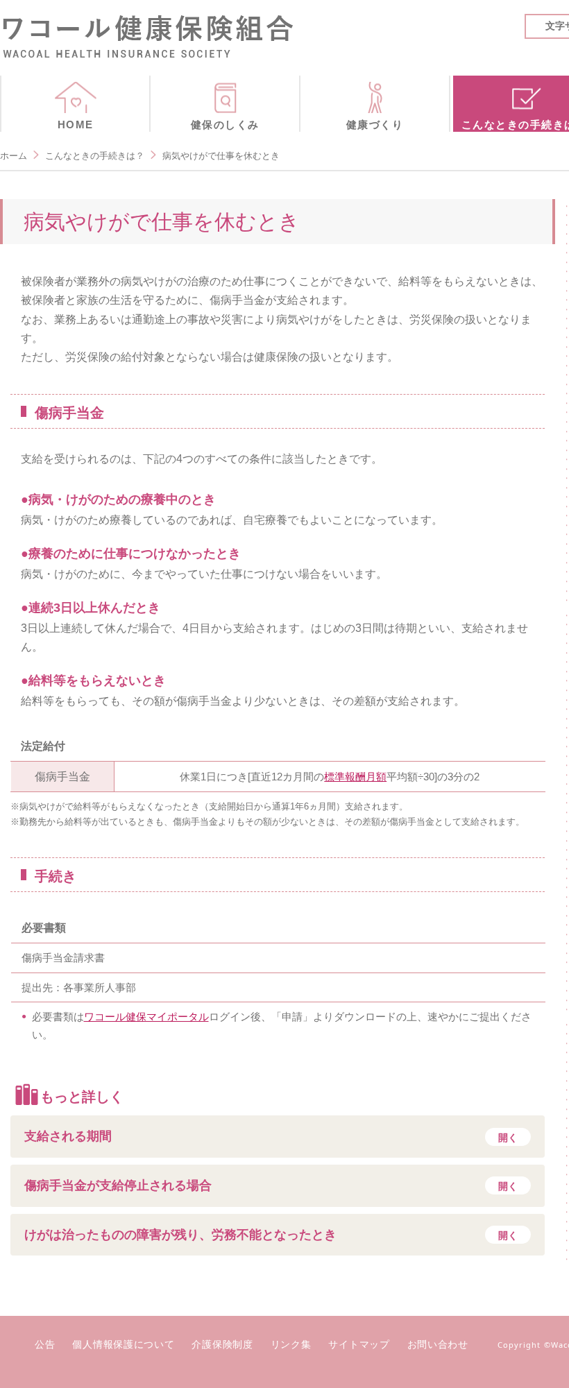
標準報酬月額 (355, 776)
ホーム (13, 156)
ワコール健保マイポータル (146, 1016)
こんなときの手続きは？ (94, 156)
